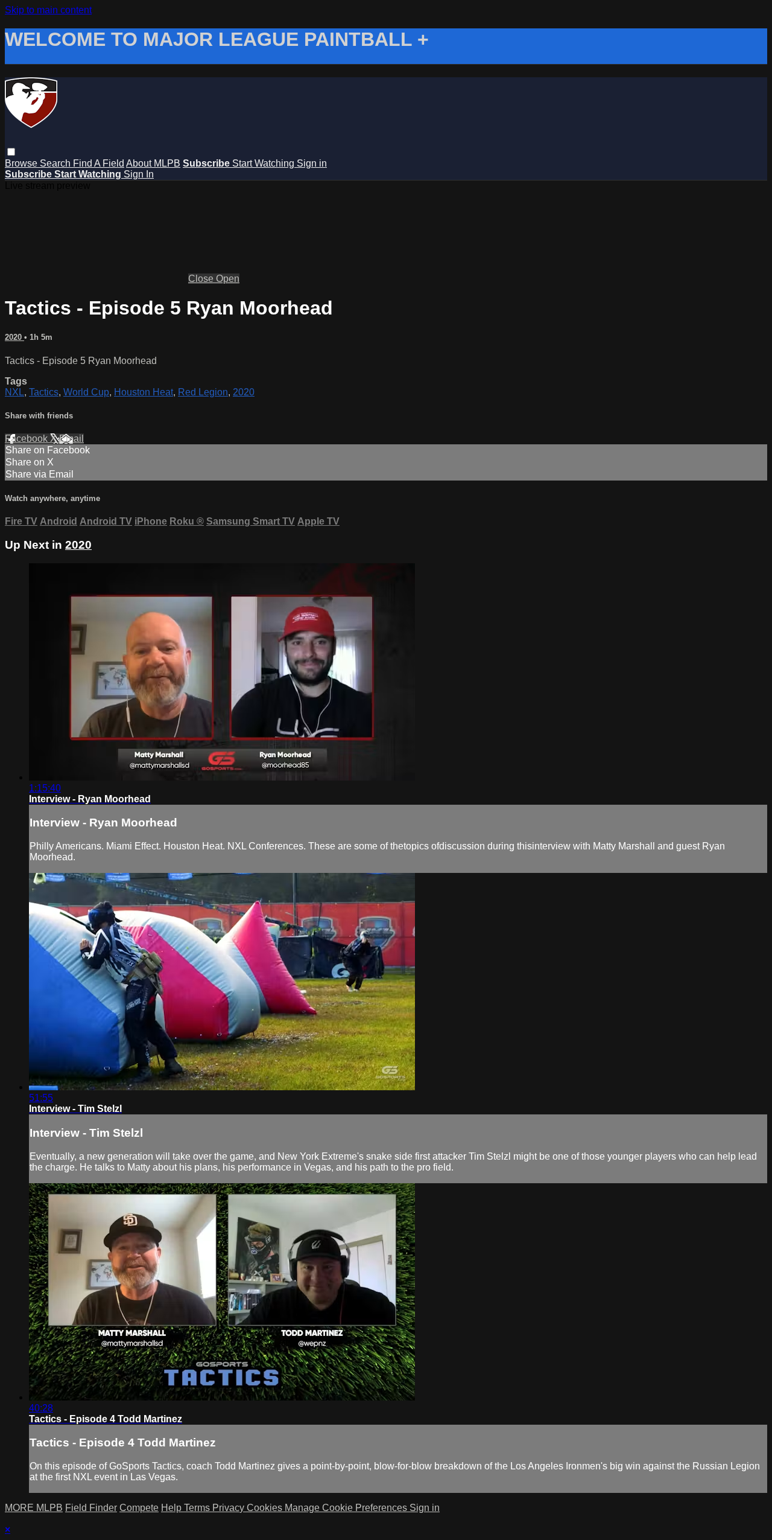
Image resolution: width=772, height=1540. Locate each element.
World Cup (86, 392)
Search (56, 163)
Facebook (27, 438)
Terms (198, 1508)
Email (71, 438)
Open (227, 278)
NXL (14, 392)
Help (172, 1508)
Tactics (44, 392)
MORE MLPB (34, 1508)
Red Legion (203, 392)
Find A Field (98, 163)
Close (202, 278)
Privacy (229, 1508)
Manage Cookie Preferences (347, 1508)
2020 (14, 337)
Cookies (266, 1508)
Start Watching (264, 163)
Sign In (139, 174)
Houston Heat (143, 392)
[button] (11, 152)
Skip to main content (48, 10)
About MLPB (153, 163)
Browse (22, 163)
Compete (139, 1508)
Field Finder (91, 1508)
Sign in (312, 163)
